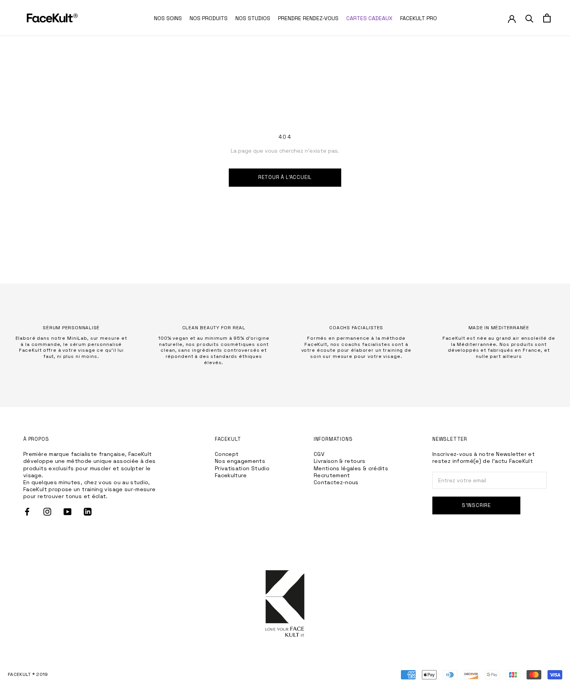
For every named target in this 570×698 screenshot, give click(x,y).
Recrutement (332, 475)
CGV (319, 453)
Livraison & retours (340, 460)
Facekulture (231, 475)
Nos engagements (240, 460)
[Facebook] (27, 512)
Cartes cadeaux (369, 18)
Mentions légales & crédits (351, 468)
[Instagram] (47, 512)
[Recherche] (529, 18)
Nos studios (252, 18)
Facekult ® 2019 (28, 674)
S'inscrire (476, 505)
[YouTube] (67, 512)
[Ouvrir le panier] (547, 18)
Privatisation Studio (242, 468)
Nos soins (168, 18)
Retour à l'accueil (285, 177)
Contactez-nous (336, 482)
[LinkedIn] (88, 512)
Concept (227, 453)
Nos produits (209, 18)
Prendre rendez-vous (308, 18)
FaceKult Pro (418, 18)
